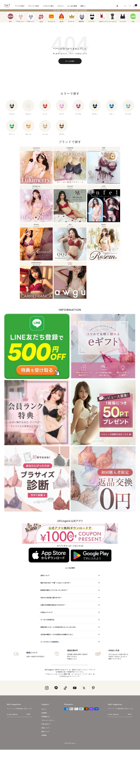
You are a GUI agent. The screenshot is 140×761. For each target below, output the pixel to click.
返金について (45, 728)
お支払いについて (46, 612)
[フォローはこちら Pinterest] (93, 688)
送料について (45, 575)
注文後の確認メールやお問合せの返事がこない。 (57, 634)
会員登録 (44, 713)
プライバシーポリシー (48, 720)
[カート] (134, 6)
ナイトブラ (122, 16)
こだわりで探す (48, 6)
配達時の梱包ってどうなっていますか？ (54, 590)
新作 (10, 16)
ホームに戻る (70, 61)
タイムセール (51, 16)
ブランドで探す (33, 6)
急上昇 (61, 16)
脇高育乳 (82, 16)
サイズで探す (20, 6)
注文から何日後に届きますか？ (51, 597)
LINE (133, 16)
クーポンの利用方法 (47, 619)
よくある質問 (72, 6)
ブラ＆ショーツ (20, 16)
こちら (121, 656)
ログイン (44, 709)
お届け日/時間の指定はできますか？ (53, 605)
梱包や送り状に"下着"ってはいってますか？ (55, 583)
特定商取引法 (45, 716)
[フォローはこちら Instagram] (47, 688)
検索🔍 (83, 6)
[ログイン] (125, 6)
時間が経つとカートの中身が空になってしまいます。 (58, 627)
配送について (45, 731)
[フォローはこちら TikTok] (65, 688)
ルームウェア (112, 16)
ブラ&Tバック (31, 16)
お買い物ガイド (46, 724)
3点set (41, 16)
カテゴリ (60, 6)
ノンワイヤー (92, 16)
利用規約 (44, 735)
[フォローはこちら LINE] (56, 688)
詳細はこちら (72, 659)
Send (28, 714)
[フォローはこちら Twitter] (84, 688)
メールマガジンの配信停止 (49, 642)
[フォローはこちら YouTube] (75, 688)
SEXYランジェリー (102, 16)
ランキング (71, 16)
